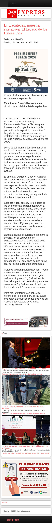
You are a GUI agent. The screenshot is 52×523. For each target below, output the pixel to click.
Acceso (4, 502)
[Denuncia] (26, 478)
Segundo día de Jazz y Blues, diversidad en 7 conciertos (22, 374)
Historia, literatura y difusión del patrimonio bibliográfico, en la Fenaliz (26, 453)
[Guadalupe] (26, 321)
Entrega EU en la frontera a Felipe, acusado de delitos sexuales (24, 414)
